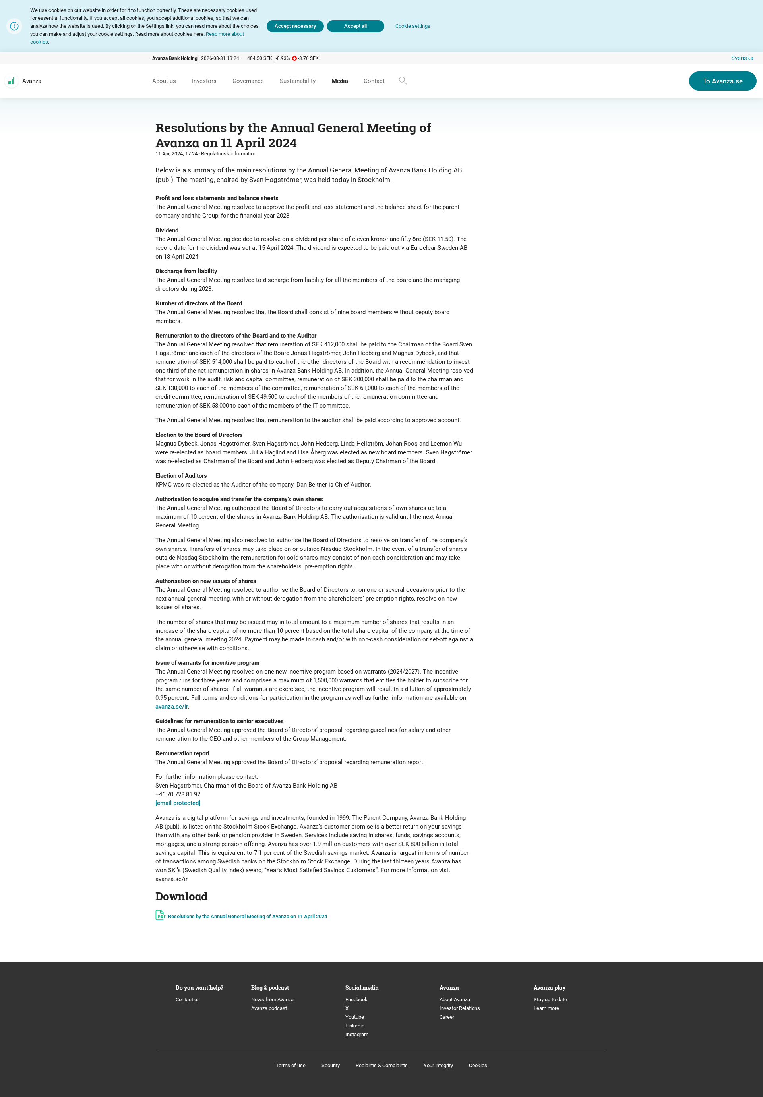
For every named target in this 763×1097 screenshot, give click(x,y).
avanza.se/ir (171, 706)
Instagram (356, 1034)
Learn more (546, 1008)
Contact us (188, 999)
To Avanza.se (723, 81)
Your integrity (438, 1065)
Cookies (478, 1065)
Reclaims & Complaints (382, 1065)
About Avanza (455, 999)
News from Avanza (272, 999)
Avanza (31, 81)
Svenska (742, 58)
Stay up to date (550, 999)
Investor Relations (460, 1008)
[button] (412, 26)
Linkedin (354, 1026)
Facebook (356, 999)
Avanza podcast (269, 1008)
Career (447, 1017)
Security (330, 1065)
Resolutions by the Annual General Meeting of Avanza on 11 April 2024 (247, 916)
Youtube (354, 1017)
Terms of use (291, 1065)
